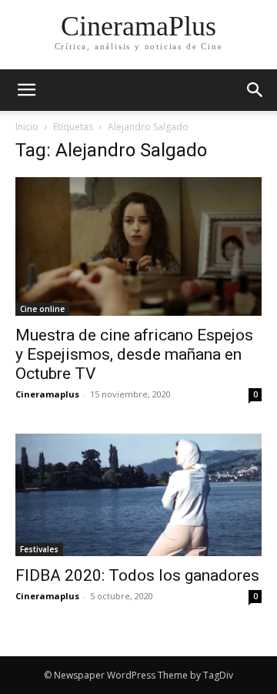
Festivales (39, 549)
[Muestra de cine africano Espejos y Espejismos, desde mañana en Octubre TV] (138, 246)
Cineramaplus (47, 394)
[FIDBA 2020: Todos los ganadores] (138, 495)
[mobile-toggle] (26, 90)
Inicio (26, 126)
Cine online (42, 308)
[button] (255, 90)
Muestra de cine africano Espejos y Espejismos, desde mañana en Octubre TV (134, 354)
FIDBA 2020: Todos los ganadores (137, 575)
